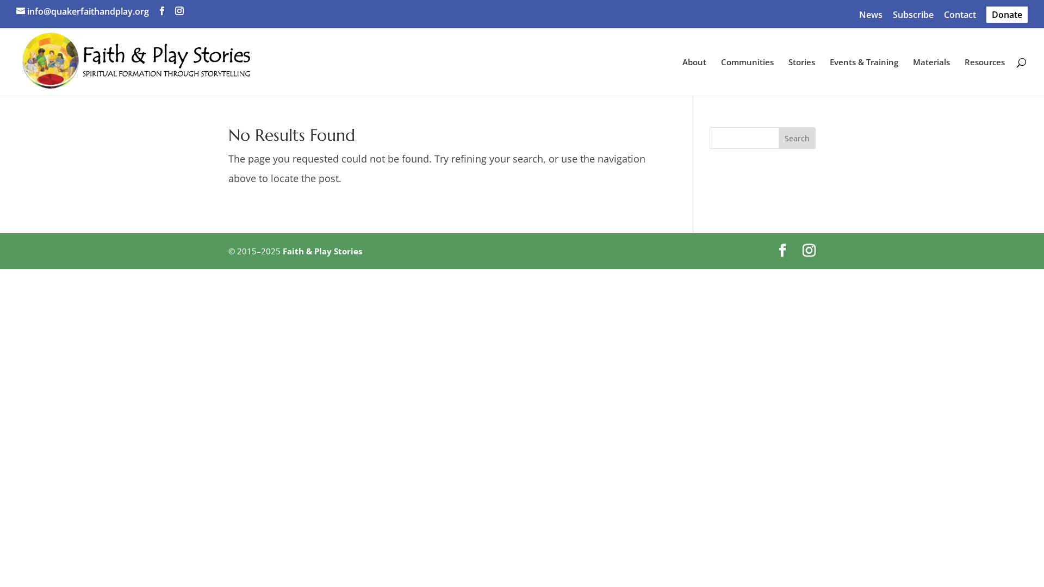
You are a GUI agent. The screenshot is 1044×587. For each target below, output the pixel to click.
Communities (747, 62)
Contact (960, 15)
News (871, 15)
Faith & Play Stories (322, 251)
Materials (931, 62)
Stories (801, 62)
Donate (1007, 15)
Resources (985, 62)
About (694, 62)
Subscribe (913, 15)
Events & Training (864, 62)
